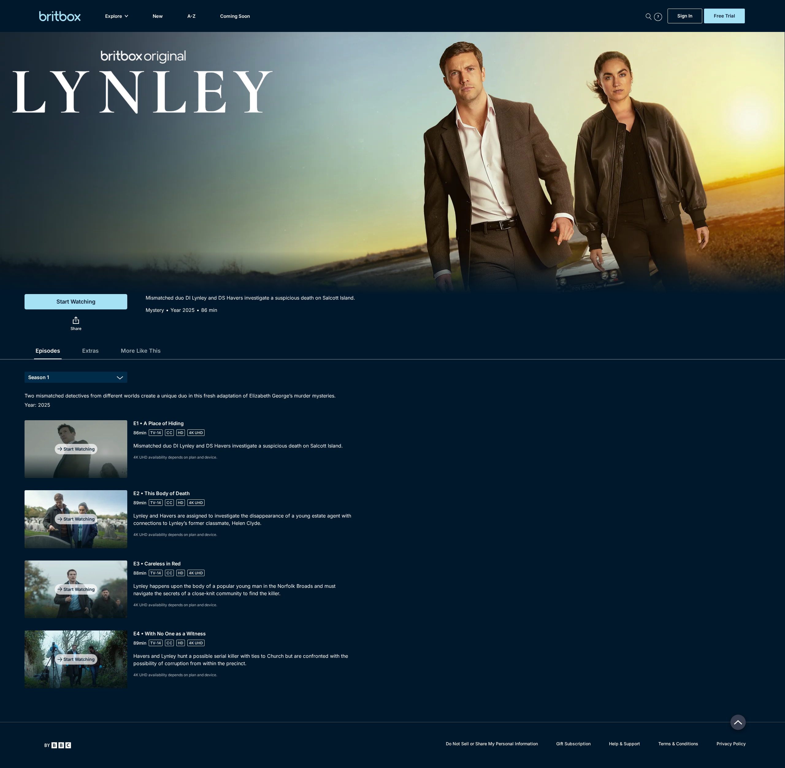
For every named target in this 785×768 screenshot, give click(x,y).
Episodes (48, 350)
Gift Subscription (573, 743)
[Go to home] (57, 745)
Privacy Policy (731, 743)
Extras (90, 350)
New (158, 16)
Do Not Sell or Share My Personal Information (492, 743)
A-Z (191, 16)
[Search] (648, 16)
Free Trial (724, 16)
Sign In (684, 16)
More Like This (141, 350)
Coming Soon (235, 16)
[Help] (659, 16)
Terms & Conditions (678, 743)
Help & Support (624, 743)
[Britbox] (60, 16)
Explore (113, 16)
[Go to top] (738, 722)
